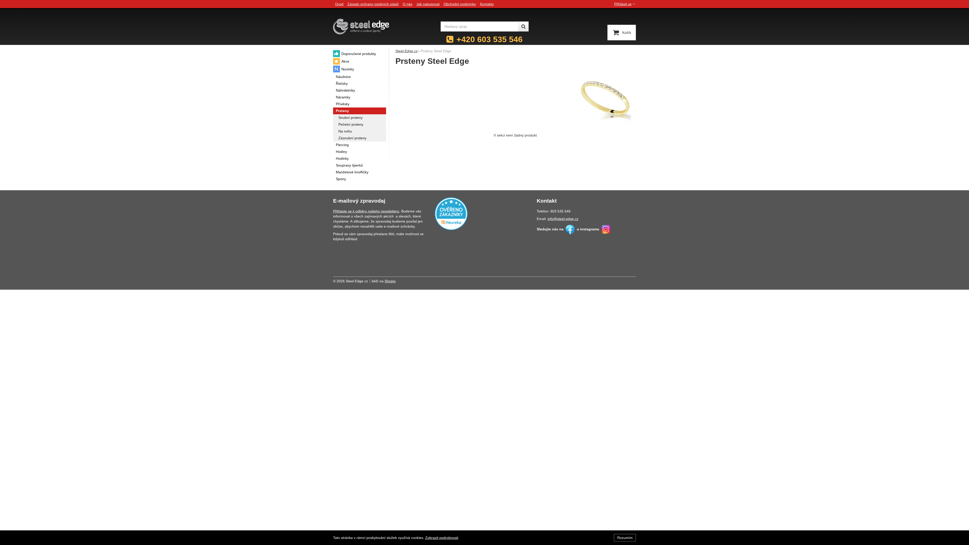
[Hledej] (524, 26)
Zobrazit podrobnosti (441, 538)
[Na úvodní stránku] (361, 26)
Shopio (390, 281)
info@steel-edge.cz (563, 219)
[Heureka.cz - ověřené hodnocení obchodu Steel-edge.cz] (451, 213)
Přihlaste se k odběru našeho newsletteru (366, 211)
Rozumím (625, 538)
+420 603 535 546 (489, 39)
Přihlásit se (623, 4)
